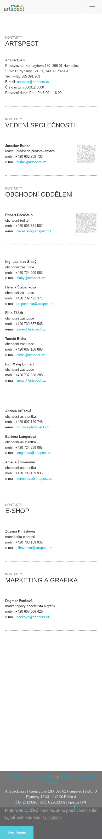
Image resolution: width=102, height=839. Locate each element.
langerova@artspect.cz (34, 453)
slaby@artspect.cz (30, 278)
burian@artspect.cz (31, 162)
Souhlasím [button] (16, 832)
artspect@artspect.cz (33, 82)
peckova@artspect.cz (33, 617)
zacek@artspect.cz (31, 329)
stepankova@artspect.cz (35, 304)
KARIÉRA (15, 777)
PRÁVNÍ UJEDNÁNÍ (40, 777)
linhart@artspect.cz (31, 380)
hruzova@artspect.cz (32, 427)
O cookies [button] (52, 817)
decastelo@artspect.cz (34, 231)
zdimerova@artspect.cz (34, 479)
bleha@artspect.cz (30, 355)
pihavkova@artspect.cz (34, 548)
